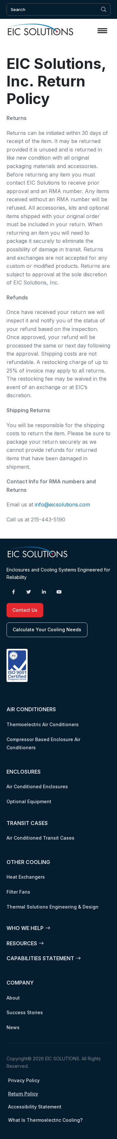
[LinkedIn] (44, 591)
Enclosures (23, 771)
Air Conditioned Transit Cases (40, 838)
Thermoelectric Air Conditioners (42, 724)
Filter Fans (18, 892)
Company (20, 982)
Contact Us (24, 610)
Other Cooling (28, 862)
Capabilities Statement (40, 958)
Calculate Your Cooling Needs (47, 629)
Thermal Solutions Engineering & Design (52, 907)
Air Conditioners (31, 709)
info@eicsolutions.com (62, 504)
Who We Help (25, 928)
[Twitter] (28, 591)
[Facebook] (13, 591)
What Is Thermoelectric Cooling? (45, 1120)
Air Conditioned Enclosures (37, 786)
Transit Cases (27, 823)
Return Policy (23, 1093)
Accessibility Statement (34, 1106)
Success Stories (24, 1012)
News (13, 1027)
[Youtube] (59, 591)
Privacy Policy (24, 1080)
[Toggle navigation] (102, 30)
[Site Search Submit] (103, 9)
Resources (21, 943)
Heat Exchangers (25, 877)
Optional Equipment (28, 801)
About (13, 998)
